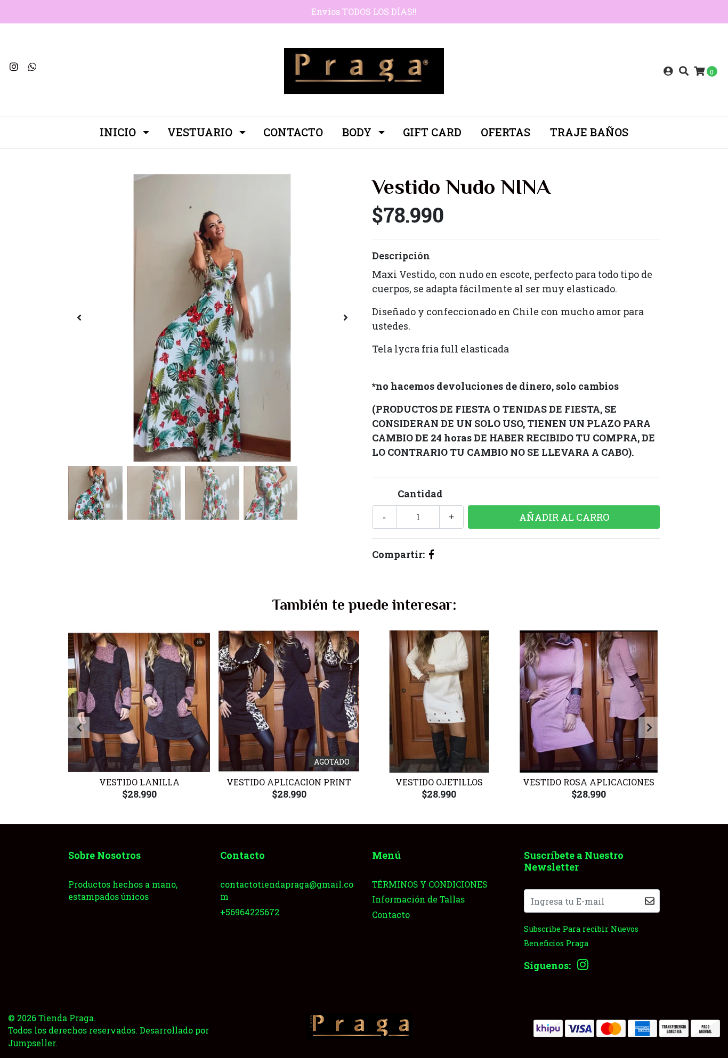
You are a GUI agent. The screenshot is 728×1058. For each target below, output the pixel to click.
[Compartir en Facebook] (431, 554)
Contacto (293, 132)
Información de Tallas (418, 899)
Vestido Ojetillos (439, 782)
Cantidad (420, 493)
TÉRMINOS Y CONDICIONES (429, 884)
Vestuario (199, 132)
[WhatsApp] (33, 66)
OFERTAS (505, 132)
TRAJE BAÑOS (589, 132)
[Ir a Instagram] (14, 66)
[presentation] (79, 318)
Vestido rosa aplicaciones (588, 782)
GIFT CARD (432, 132)
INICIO (118, 132)
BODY (356, 132)
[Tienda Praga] (364, 69)
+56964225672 (249, 911)
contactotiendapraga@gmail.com (286, 891)
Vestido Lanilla (139, 782)
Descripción (401, 255)
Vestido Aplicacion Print (289, 782)
